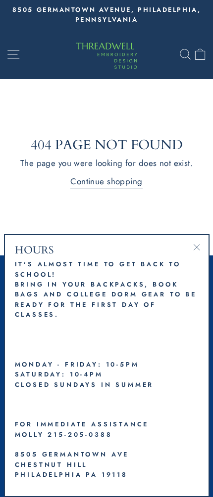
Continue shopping (106, 181)
